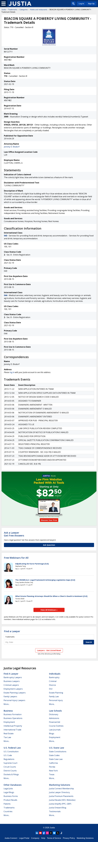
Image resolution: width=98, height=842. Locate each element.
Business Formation (13, 714)
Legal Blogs (9, 792)
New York (53, 770)
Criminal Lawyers (11, 685)
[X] (57, 832)
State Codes (54, 755)
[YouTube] (40, 832)
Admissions (54, 718)
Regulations (9, 759)
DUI (50, 689)
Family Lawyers (10, 696)
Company (35, 838)
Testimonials (55, 811)
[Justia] (20, 3)
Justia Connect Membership (61, 788)
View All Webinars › (49, 610)
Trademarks (12, 10)
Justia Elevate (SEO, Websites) (62, 800)
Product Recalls (10, 800)
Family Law (54, 696)
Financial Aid (54, 722)
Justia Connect (11, 838)
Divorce (52, 685)
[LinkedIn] (36, 832)
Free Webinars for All (16, 557)
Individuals (54, 673)
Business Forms (11, 796)
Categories (23, 10)
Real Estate (9, 733)
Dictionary (53, 714)
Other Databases (13, 784)
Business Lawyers (12, 681)
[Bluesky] (54, 832)
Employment (9, 722)
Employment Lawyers (13, 689)
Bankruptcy (54, 677)
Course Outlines (56, 726)
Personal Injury (56, 700)
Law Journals (55, 729)
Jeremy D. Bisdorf (11, 146)
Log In (81, 4)
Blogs (51, 733)
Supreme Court (10, 763)
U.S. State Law (56, 747)
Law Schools (55, 710)
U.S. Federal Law (12, 747)
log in (12, 372)
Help (43, 838)
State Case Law (56, 759)
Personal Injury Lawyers (14, 700)
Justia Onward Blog (57, 807)
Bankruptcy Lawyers (13, 677)
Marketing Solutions (59, 784)
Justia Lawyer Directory (59, 792)
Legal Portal (24, 838)
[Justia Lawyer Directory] (61, 832)
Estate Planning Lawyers (15, 692)
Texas (51, 774)
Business (8, 710)
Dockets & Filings (11, 774)
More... (7, 704)
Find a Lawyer (12, 631)
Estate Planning (56, 692)
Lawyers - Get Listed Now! (49, 650)
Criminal (52, 681)
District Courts (10, 770)
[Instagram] (47, 832)
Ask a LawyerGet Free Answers (14, 534)
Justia (3, 10)
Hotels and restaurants (38, 10)
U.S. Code (8, 755)
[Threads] (50, 832)
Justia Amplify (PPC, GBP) (60, 803)
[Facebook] (43, 832)
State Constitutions (57, 751)
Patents (7, 803)
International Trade (12, 729)
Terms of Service (54, 838)
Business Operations (13, 718)
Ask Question (49, 545)
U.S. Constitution (11, 751)
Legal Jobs (8, 788)
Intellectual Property (13, 726)
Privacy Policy (69, 838)
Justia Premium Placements (61, 796)
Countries (8, 811)
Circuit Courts (10, 766)
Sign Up (91, 4)
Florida (52, 766)
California (53, 763)
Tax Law (7, 737)
